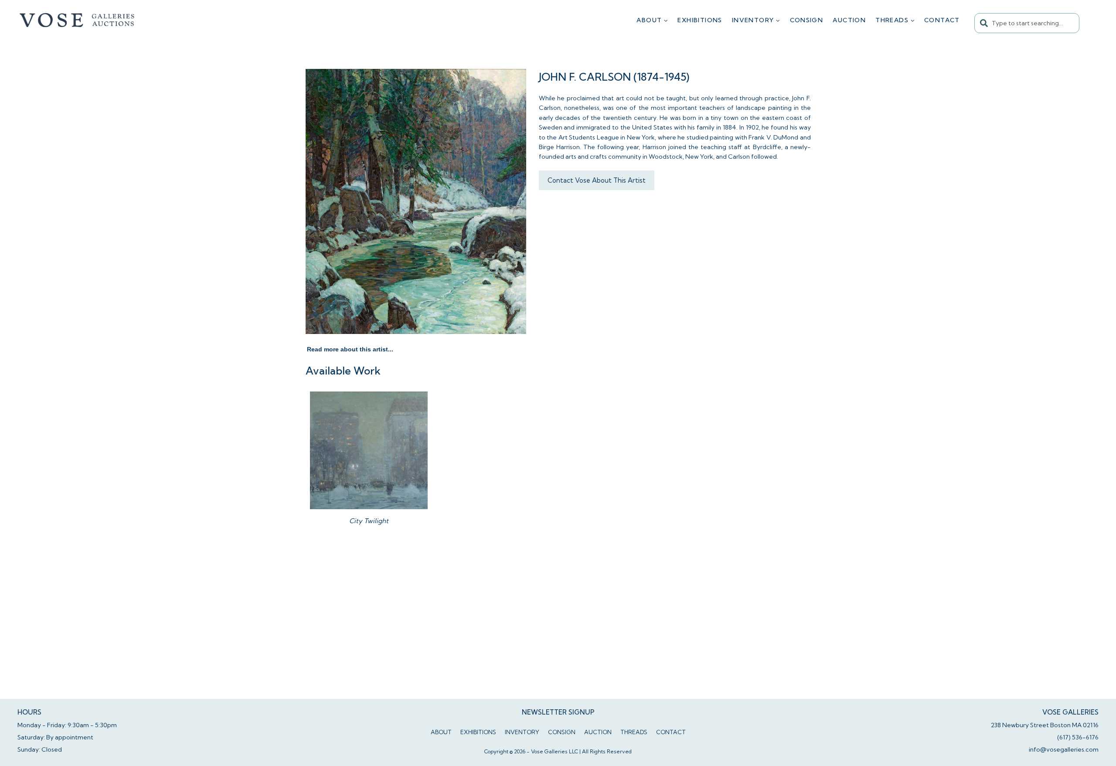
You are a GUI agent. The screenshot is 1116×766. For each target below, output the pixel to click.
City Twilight (368, 521)
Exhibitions (699, 20)
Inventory (522, 732)
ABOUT (441, 732)
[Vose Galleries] (77, 20)
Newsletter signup (558, 712)
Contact (942, 20)
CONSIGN (806, 20)
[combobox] (1026, 23)
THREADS (633, 732)
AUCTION (849, 20)
